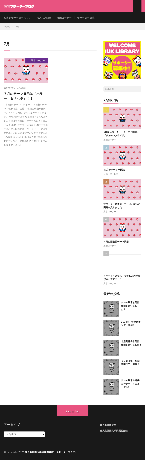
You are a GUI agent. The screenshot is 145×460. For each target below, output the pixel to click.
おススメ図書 (43, 17)
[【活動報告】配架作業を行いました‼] (111, 348)
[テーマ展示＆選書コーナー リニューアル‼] (111, 387)
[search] (138, 89)
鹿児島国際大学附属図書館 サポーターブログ (50, 452)
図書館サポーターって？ (17, 17)
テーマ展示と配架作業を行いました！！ (130, 306)
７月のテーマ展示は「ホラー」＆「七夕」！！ (23, 96)
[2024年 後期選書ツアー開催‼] (111, 328)
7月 (18, 87)
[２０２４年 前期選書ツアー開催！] (111, 367)
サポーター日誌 (85, 17)
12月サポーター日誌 (114, 169)
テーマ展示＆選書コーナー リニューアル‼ (130, 384)
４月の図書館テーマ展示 (116, 241)
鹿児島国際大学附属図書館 (114, 430)
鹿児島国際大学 (108, 424)
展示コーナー (64, 17)
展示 (23, 87)
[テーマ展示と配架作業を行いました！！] (111, 309)
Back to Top (72, 411)
